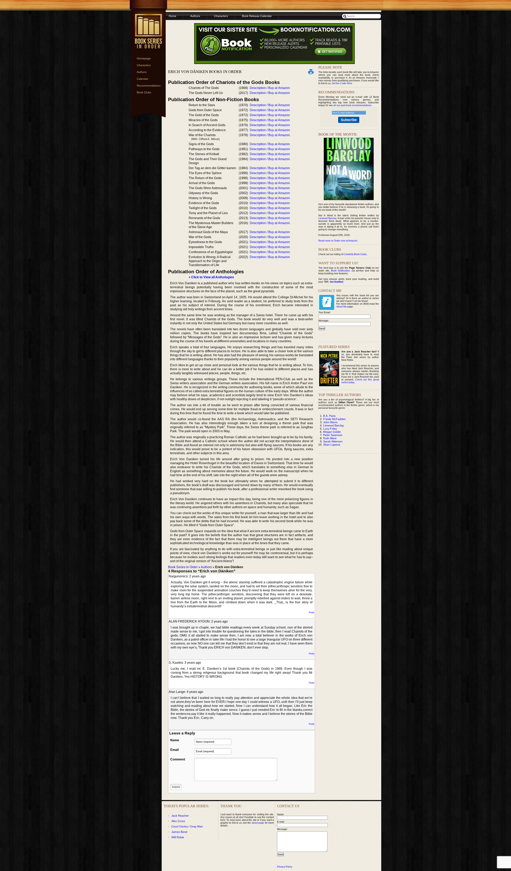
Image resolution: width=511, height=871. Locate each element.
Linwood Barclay (327, 218)
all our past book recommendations (352, 105)
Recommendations (148, 85)
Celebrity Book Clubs (355, 254)
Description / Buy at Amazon (270, 88)
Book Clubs (144, 92)
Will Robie (177, 837)
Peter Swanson (332, 435)
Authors (142, 72)
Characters (144, 65)
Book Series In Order (183, 567)
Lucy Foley (330, 428)
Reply (311, 612)
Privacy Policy (284, 866)
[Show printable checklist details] (311, 71)
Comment (177, 759)
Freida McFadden (334, 419)
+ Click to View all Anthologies (211, 277)
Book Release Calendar (257, 16)
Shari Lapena (331, 444)
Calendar (142, 78)
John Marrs (330, 422)
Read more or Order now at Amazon (337, 240)
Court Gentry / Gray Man (187, 826)
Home (172, 16)
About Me (341, 306)
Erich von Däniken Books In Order (205, 71)
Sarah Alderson (333, 441)
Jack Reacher (180, 815)
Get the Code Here (342, 83)
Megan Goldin (332, 431)
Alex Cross (178, 821)
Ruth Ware (330, 438)
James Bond (179, 831)
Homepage (144, 58)
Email (174, 749)
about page (258, 822)
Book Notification (340, 270)
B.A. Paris (329, 415)
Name (174, 740)
